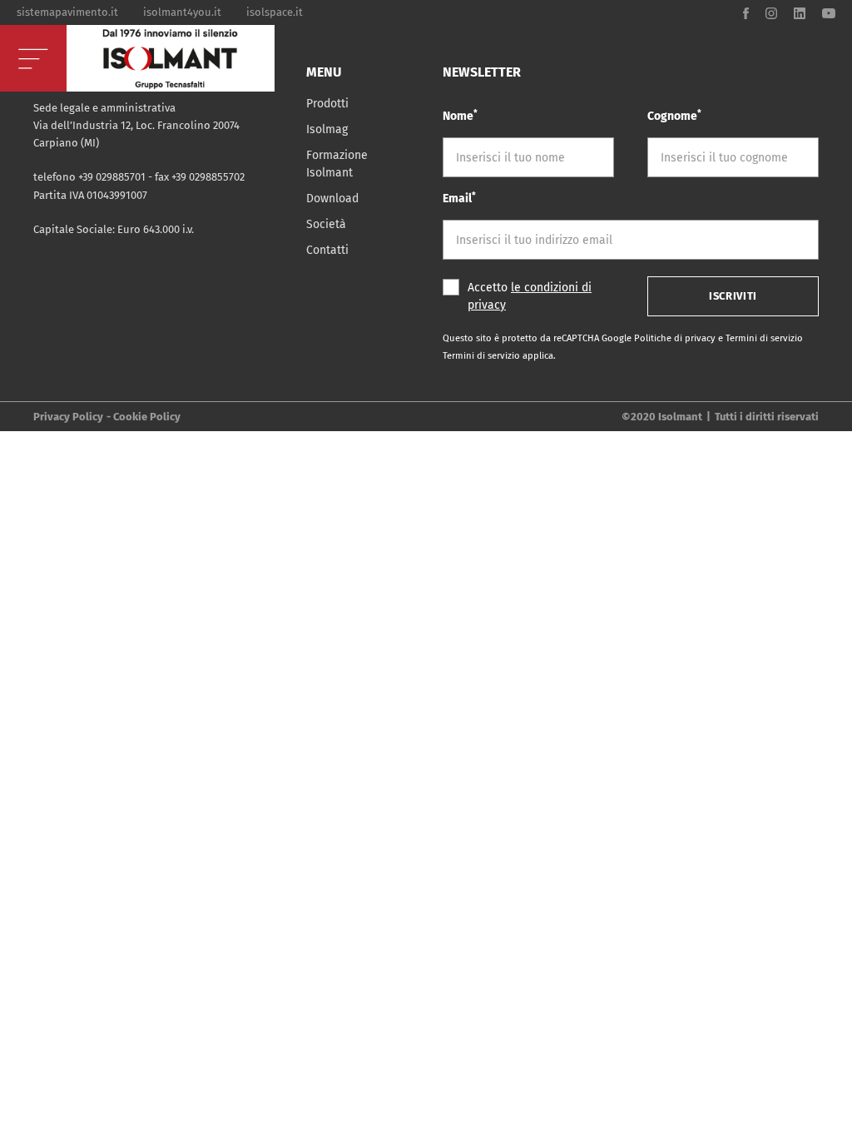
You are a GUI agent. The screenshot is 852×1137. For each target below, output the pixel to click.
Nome (460, 115)
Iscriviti (733, 296)
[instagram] (771, 12)
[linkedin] (799, 12)
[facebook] (746, 12)
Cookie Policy (147, 416)
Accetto (530, 296)
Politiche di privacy (676, 338)
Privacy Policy (68, 416)
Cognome (674, 115)
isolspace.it (274, 12)
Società (326, 224)
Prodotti (327, 104)
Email (459, 198)
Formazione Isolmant (337, 164)
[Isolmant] (171, 58)
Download (332, 198)
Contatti (327, 250)
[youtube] (828, 12)
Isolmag (327, 129)
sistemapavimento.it (67, 12)
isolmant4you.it (182, 12)
